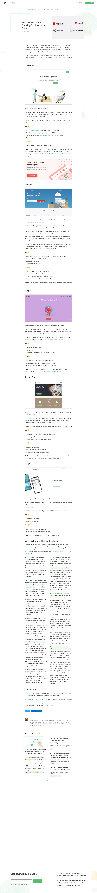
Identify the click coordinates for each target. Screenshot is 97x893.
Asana (42, 135)
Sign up (37, 881)
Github (59, 776)
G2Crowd (64, 551)
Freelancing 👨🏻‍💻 (35, 772)
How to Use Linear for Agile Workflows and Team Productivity (59, 741)
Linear (52, 749)
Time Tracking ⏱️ (32, 9)
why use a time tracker (34, 699)
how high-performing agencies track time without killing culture (48, 703)
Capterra (57, 551)
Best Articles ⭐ (28, 759)
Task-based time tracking (33, 130)
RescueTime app (30, 418)
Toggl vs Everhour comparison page (50, 371)
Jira (55, 135)
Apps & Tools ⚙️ (28, 772)
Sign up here (32, 175)
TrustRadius (28, 553)
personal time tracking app (61, 58)
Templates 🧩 (35, 759)
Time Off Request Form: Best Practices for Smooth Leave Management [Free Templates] (60, 755)
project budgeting (37, 133)
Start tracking (90, 2)
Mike (30, 718)
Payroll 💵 (42, 772)
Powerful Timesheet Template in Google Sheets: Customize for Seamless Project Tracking (35, 751)
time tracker (62, 45)
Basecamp (47, 135)
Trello (52, 135)
